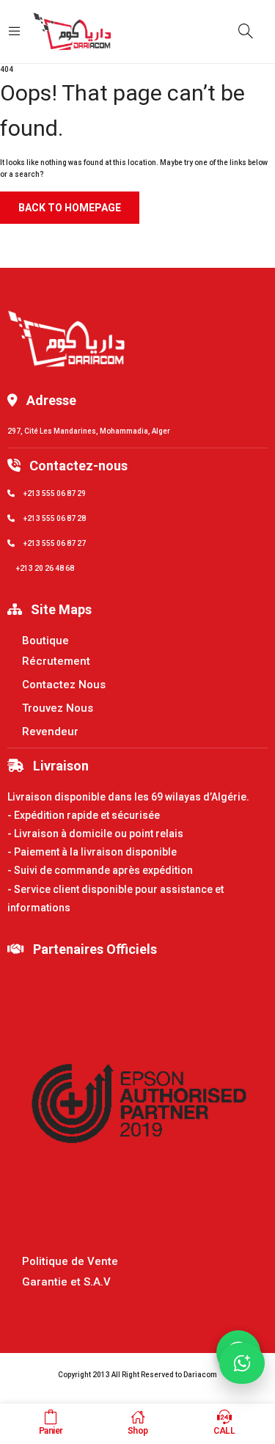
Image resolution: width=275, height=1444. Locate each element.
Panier (51, 1431)
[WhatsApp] (242, 1363)
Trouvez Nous (57, 708)
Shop (138, 1431)
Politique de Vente (70, 1261)
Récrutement (56, 661)
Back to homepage (69, 208)
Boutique (45, 640)
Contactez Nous (64, 684)
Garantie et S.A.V (66, 1281)
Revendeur (50, 731)
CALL (224, 1431)
